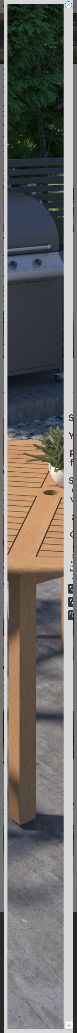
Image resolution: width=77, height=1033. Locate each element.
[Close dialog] (68, 4)
